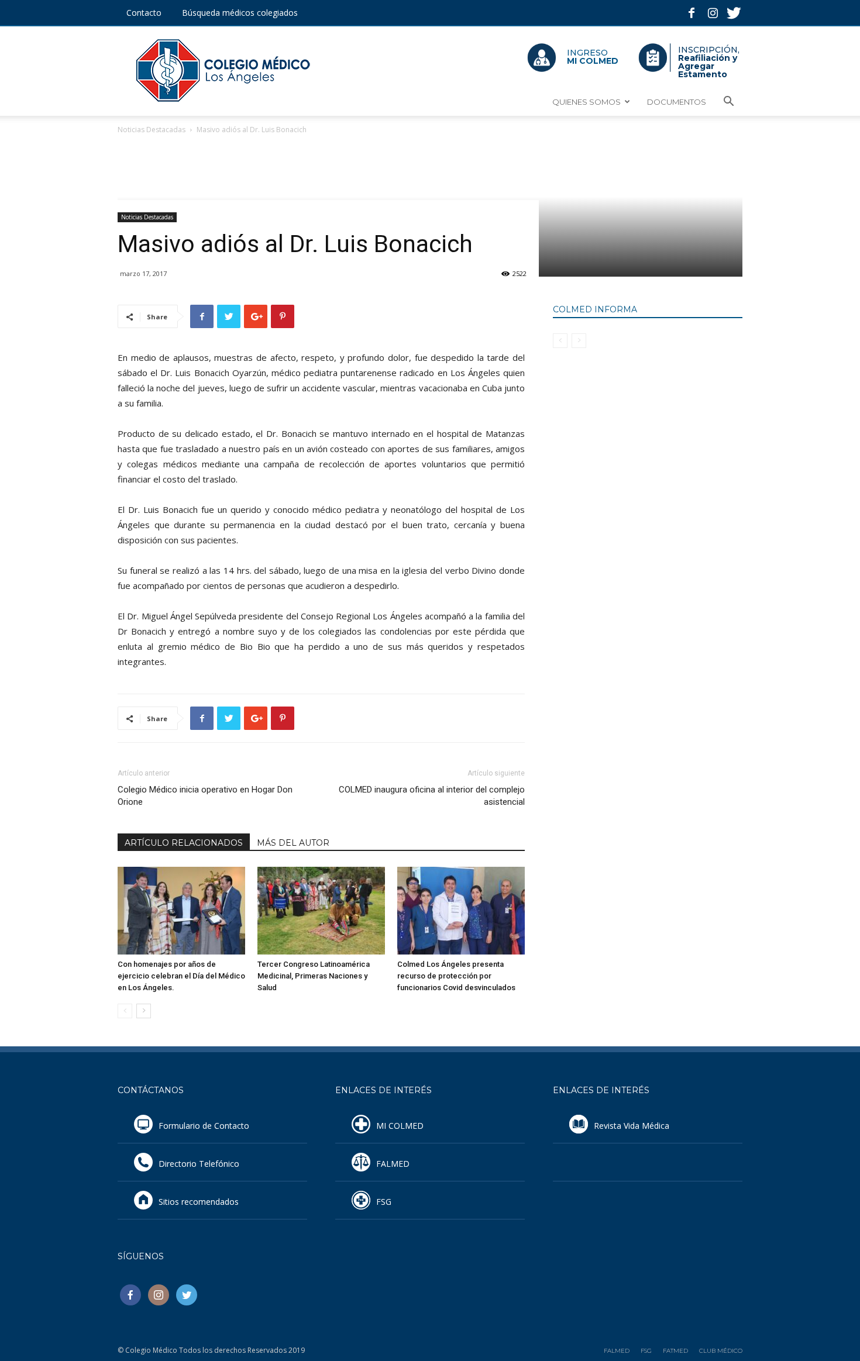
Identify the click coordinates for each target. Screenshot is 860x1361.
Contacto (143, 12)
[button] (728, 102)
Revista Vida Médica (631, 1125)
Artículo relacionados (184, 843)
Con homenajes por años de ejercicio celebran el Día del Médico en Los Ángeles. (181, 976)
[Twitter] (733, 8)
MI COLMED (400, 1125)
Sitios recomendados (199, 1201)
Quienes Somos (586, 101)
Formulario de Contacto (204, 1125)
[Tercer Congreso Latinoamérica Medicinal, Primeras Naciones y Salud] (321, 911)
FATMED (675, 1351)
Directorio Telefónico (199, 1163)
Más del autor (293, 843)
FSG (383, 1201)
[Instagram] (712, 8)
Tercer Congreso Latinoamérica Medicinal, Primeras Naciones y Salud (313, 976)
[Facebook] (691, 8)
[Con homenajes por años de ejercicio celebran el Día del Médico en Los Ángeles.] (181, 911)
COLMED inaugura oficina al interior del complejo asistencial (432, 795)
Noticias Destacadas (151, 130)
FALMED (393, 1163)
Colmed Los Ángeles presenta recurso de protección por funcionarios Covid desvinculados (456, 976)
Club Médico (720, 1351)
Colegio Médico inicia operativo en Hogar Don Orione (205, 795)
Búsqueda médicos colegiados (240, 12)
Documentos (676, 101)
